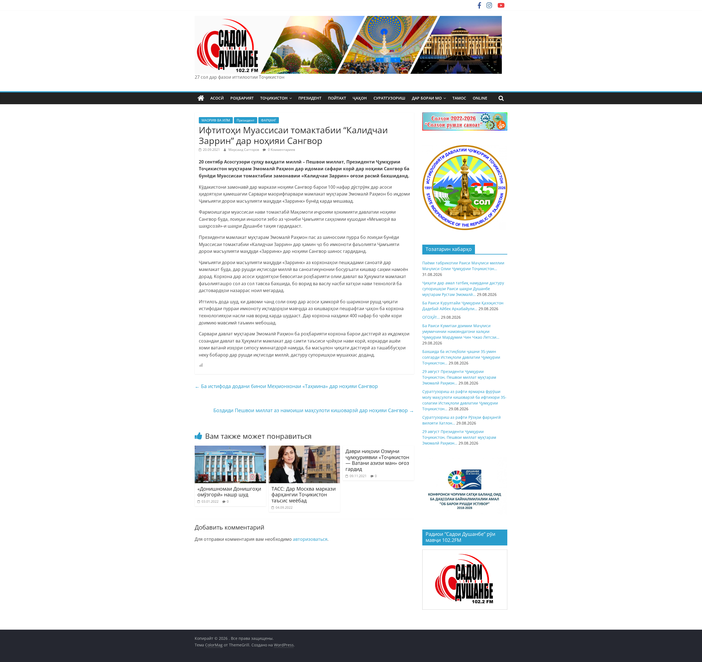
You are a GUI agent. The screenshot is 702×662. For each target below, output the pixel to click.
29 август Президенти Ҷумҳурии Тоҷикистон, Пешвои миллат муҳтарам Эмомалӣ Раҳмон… (459, 377)
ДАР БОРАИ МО (427, 98)
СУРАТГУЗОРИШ (389, 98)
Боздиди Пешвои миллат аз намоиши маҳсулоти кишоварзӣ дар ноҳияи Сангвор (313, 410)
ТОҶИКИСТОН (274, 98)
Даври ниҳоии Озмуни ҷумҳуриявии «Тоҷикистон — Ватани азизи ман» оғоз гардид (377, 460)
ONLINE (480, 98)
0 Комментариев (281, 149)
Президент (245, 120)
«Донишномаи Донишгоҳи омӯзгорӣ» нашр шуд (229, 491)
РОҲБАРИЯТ (242, 98)
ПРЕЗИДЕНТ (309, 98)
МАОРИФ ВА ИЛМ (216, 120)
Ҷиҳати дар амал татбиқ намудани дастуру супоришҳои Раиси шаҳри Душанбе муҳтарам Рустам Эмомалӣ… (463, 288)
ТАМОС (459, 98)
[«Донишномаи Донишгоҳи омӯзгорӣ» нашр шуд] (230, 449)
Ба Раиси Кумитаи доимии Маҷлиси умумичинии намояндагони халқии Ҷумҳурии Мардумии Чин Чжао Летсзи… (460, 331)
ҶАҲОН (360, 98)
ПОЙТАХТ (337, 98)
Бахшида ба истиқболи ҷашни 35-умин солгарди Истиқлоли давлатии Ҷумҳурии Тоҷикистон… (461, 357)
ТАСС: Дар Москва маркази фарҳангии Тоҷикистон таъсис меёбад (303, 494)
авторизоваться (310, 539)
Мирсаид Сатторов (244, 149)
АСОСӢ (217, 98)
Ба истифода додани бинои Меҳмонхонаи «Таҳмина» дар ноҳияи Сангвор (286, 386)
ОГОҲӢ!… (431, 317)
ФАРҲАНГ (268, 120)
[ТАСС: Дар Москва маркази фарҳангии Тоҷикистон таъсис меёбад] (304, 449)
